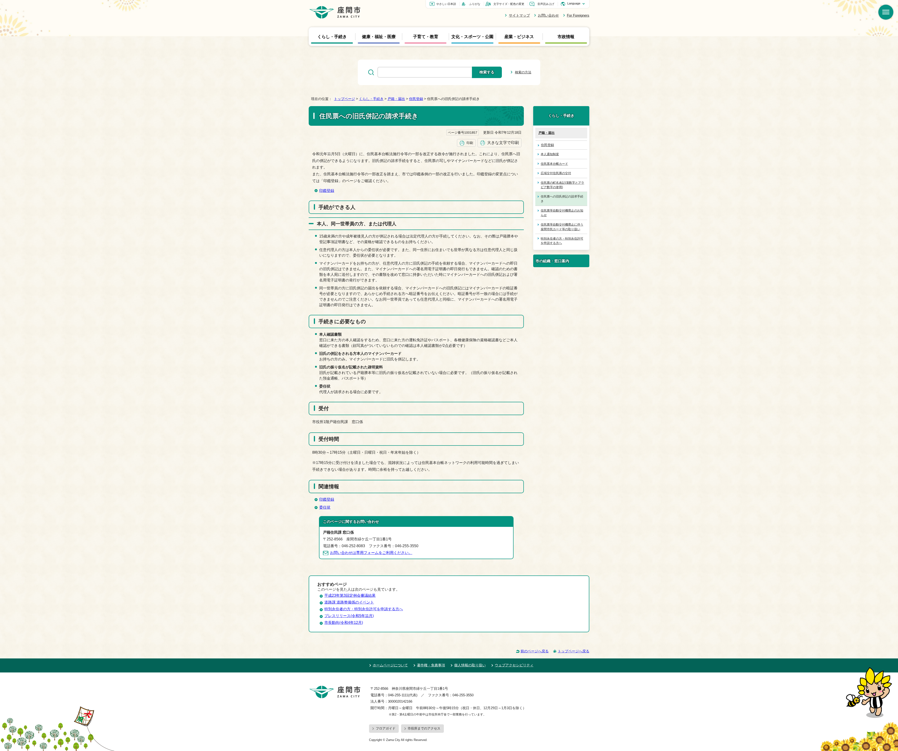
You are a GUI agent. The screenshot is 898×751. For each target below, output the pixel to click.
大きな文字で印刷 (503, 142)
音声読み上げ (545, 4)
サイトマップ (519, 15)
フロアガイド (385, 728)
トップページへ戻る (573, 651)
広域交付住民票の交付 (556, 173)
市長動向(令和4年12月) (343, 623)
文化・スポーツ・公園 (472, 36)
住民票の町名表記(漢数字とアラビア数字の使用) (562, 185)
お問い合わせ (548, 15)
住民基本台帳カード (554, 163)
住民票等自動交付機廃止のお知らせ (562, 213)
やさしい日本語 (446, 4)
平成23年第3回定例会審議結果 (350, 595)
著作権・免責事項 (431, 665)
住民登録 (416, 99)
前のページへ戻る (535, 651)
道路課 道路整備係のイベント (349, 602)
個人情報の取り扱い (470, 665)
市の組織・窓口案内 (552, 261)
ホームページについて (390, 665)
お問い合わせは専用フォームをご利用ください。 (371, 553)
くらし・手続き (332, 36)
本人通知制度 (550, 154)
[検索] (885, 12)
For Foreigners (578, 15)
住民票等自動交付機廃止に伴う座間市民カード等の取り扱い (562, 227)
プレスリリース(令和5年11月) (349, 616)
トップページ (344, 99)
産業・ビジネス (519, 36)
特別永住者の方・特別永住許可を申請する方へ (562, 241)
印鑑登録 (326, 191)
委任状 (324, 507)
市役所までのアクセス (424, 728)
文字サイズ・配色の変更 (508, 4)
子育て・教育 (425, 36)
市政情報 (566, 36)
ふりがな (474, 4)
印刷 (470, 143)
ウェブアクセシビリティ (514, 665)
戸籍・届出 (396, 99)
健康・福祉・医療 (379, 36)
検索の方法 (523, 72)
